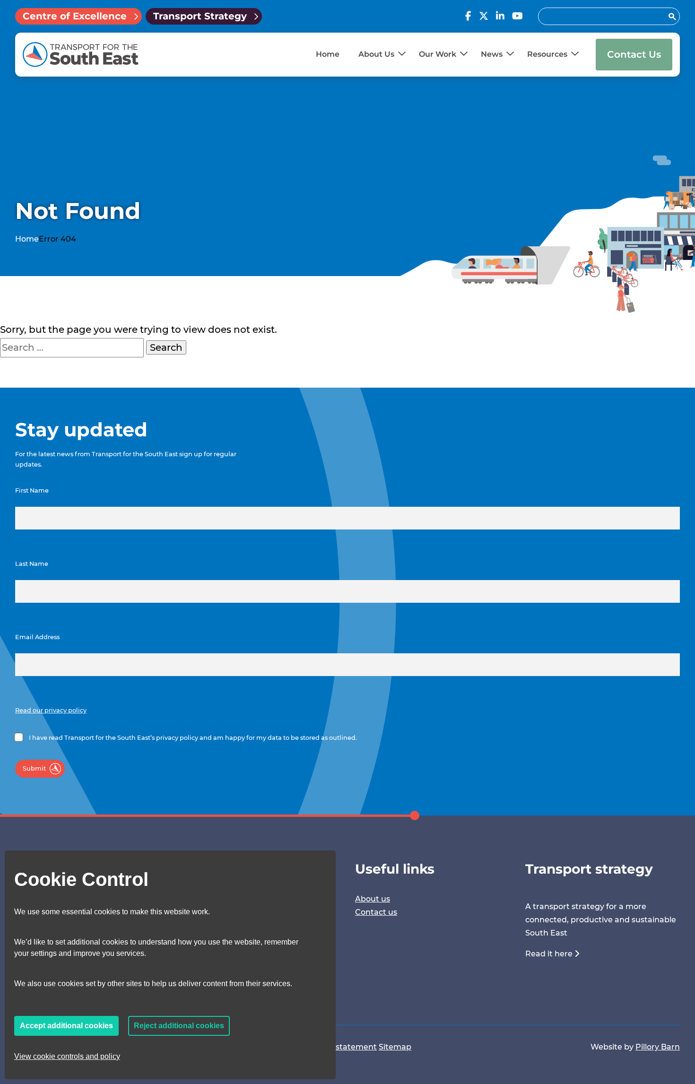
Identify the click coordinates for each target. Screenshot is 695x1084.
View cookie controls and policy (67, 1056)
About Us (376, 54)
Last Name (31, 563)
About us (372, 898)
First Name (32, 490)
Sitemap (395, 1046)
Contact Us (634, 54)
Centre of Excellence (75, 16)
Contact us (376, 912)
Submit (34, 768)
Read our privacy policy (51, 710)
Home (327, 54)
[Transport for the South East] (80, 54)
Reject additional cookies (179, 1026)
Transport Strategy (200, 16)
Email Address (37, 637)
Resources (547, 54)
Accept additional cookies (66, 1026)
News (492, 54)
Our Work (437, 54)
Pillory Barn (657, 1046)
